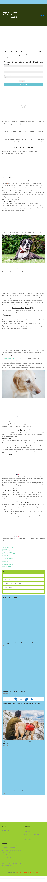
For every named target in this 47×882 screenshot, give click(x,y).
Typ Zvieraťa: (6, 64)
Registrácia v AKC (6, 550)
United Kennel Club (7, 560)
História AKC (5, 549)
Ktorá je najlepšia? (6, 566)
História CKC (5, 555)
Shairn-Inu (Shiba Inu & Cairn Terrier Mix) (11, 850)
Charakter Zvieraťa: (7, 75)
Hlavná (30, 15)
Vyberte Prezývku (23, 84)
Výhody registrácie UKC (7, 564)
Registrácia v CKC (6, 557)
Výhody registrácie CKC (7, 558)
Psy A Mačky (40, 15)
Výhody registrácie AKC (7, 552)
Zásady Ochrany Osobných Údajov (13, 583)
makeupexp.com (19, 872)
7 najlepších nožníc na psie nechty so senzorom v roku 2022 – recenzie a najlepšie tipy (12, 859)
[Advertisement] (23, 39)
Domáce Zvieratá (9, 591)
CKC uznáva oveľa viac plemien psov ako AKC (14, 358)
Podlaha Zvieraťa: (7, 69)
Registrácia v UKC (6, 563)
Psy (5, 575)
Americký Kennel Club (7, 547)
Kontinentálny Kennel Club (8, 554)
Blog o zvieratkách (9, 587)
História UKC (5, 561)
